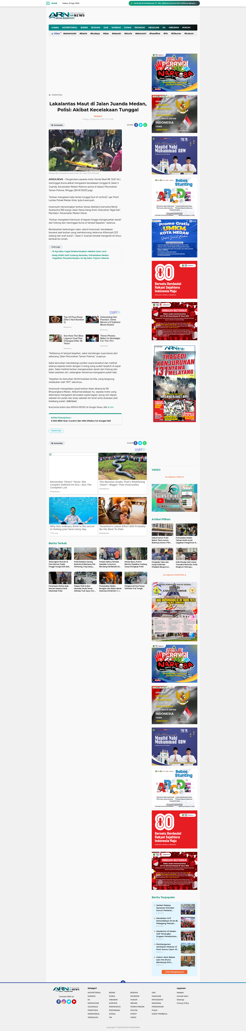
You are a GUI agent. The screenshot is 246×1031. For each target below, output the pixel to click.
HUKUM (186, 27)
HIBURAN (174, 27)
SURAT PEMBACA (159, 1014)
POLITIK (134, 1010)
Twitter (70, 1005)
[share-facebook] (136, 125)
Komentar (58, 125)
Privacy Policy (183, 1003)
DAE (106, 27)
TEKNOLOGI (93, 1017)
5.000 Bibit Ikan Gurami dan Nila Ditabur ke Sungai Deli (81, 420)
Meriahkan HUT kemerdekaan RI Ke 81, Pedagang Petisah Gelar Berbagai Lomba (167, 921)
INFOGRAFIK (157, 1000)
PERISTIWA (56, 431)
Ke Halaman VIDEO (174, 477)
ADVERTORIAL (69, 27)
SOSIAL (112, 1014)
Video (57, 33)
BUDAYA (95, 27)
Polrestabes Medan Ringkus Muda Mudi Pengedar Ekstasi (158, 3)
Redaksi (180, 992)
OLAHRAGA (93, 1007)
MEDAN (133, 1003)
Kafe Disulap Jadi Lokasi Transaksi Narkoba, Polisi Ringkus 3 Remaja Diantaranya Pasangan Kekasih (186, 564)
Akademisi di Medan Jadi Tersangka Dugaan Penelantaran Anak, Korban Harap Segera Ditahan (167, 934)
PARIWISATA (115, 1007)
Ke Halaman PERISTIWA (174, 575)
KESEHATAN (93, 1003)
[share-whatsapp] (145, 125)
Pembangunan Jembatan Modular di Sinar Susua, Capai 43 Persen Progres (166, 947)
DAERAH (116, 27)
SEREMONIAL (94, 1014)
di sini (111, 407)
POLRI (154, 1010)
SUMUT (133, 1014)
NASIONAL (156, 1003)
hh (164, 27)
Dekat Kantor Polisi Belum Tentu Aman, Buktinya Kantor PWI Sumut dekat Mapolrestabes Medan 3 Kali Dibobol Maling (162, 540)
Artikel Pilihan (161, 519)
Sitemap (180, 1000)
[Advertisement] (127, 13)
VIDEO (156, 469)
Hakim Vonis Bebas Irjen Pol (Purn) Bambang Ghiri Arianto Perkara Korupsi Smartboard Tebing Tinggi (166, 960)
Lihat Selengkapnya (174, 972)
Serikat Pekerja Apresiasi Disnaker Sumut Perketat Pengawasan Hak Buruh (165, 908)
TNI (110, 1017)
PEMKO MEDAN (137, 1007)
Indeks (55, 27)
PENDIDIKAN (158, 1007)
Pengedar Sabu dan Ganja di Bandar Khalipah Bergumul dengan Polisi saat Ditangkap (160, 564)
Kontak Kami (182, 996)
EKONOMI (140, 27)
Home (54, 3)
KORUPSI (113, 1003)
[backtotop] (123, 983)
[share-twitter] (141, 125)
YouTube (76, 1005)
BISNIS (84, 27)
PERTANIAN (114, 1010)
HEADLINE (153, 27)
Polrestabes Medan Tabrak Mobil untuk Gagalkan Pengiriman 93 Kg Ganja (186, 540)
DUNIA (127, 27)
